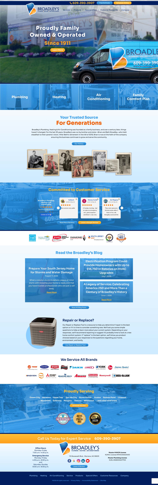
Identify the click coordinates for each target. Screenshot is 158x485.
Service (70, 475)
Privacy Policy (75, 480)
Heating (59, 97)
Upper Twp (58, 397)
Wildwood (89, 401)
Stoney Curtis (92, 200)
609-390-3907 (107, 439)
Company (125, 10)
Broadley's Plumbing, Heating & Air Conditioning (46, 202)
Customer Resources (109, 10)
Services (66, 10)
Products (77, 10)
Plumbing (20, 97)
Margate (68, 401)
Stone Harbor (85, 397)
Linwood (122, 397)
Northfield (46, 401)
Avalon (97, 397)
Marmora (46, 397)
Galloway (57, 401)
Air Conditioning (98, 97)
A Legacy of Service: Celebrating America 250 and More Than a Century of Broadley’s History (106, 288)
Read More (52, 292)
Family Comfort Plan (138, 97)
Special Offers (91, 10)
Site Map (103, 480)
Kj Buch (71, 200)
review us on (45, 214)
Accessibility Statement (90, 480)
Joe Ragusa (114, 200)
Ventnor (78, 401)
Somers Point (109, 397)
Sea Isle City (71, 397)
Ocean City (35, 397)
